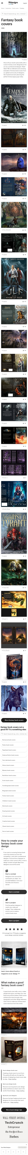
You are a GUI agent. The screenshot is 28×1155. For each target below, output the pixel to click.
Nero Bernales (6, 650)
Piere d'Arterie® (7, 230)
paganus (25, 59)
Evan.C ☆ (5, 477)
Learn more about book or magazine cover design (10, 972)
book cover (16, 76)
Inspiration (8, 8)
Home (3, 8)
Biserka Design (6, 509)
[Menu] (2, 3)
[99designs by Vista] (13, 3)
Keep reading (12, 1079)
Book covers (15, 8)
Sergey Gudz (6, 587)
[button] (26, 1144)
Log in (25, 3)
